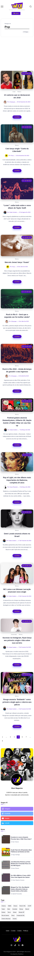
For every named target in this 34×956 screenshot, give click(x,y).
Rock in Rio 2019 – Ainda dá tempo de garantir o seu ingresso (16, 370)
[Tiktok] (15, 945)
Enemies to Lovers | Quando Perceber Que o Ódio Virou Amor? (21, 838)
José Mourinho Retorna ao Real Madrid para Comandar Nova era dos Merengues (21, 863)
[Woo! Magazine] (17, 5)
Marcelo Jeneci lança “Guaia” (17, 262)
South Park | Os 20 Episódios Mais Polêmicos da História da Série (21, 850)
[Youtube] (17, 818)
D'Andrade (12, 102)
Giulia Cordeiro (13, 212)
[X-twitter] (18, 945)
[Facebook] (17, 814)
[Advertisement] (17, 53)
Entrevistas (14, 634)
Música (19, 91)
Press (12, 155)
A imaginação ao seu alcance (17, 9)
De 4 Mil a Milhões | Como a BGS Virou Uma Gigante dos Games (21, 876)
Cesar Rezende (14, 487)
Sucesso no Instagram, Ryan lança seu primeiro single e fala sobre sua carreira (17, 640)
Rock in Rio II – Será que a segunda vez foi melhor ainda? (17, 315)
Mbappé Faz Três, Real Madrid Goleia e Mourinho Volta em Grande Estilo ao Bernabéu (20, 889)
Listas (13, 91)
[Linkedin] (17, 823)
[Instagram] (17, 809)
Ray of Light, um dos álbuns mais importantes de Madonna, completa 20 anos (17, 480)
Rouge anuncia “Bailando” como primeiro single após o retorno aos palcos (17, 702)
